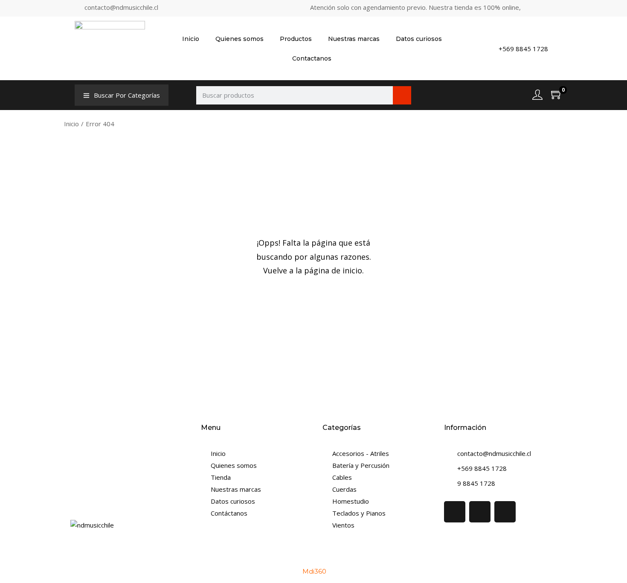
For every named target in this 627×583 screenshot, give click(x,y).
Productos (296, 39)
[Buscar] (402, 95)
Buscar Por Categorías (127, 95)
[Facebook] (454, 511)
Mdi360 (314, 571)
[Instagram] (480, 511)
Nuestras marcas (354, 39)
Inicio (190, 39)
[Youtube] (505, 511)
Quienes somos (239, 39)
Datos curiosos (419, 39)
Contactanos (311, 58)
